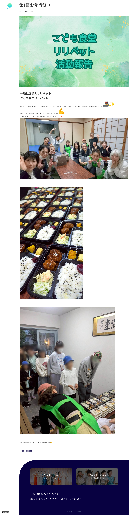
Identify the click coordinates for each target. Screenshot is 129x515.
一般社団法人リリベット (44, 493)
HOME (33, 499)
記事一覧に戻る (27, 451)
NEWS (63, 499)
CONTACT (75, 499)
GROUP (43, 499)
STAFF (53, 499)
